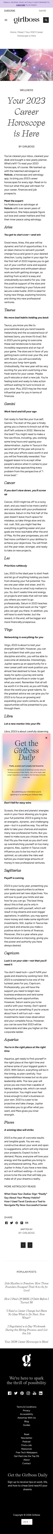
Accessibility (26, 1414)
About (26, 1459)
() (42, 11)
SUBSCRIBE (20, 5)
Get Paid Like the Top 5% (26, 1456)
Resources (26, 1449)
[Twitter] (16, 1393)
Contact (26, 1463)
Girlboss (36, 1515)
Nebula (8, 174)
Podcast (26, 1441)
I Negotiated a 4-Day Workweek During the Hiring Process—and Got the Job (26, 1330)
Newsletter (26, 1438)
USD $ (25, 1522)
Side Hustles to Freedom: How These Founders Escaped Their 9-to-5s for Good (26, 1287)
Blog (26, 1421)
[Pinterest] (22, 1394)
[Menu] (6, 20)
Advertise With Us (27, 1417)
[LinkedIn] (40, 1394)
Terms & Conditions (26, 1407)
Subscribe (9, 10)
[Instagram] (28, 1394)
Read (20, 32)
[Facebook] (9, 1394)
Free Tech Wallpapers (26, 1452)
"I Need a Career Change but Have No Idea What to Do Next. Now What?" (26, 1314)
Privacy (26, 1410)
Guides (26, 1425)
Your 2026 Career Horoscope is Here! (26, 1341)
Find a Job (26, 1445)
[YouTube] (34, 1394)
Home (13, 32)
